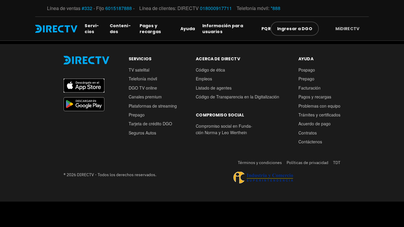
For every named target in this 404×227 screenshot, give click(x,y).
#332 (87, 8)
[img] (364, 28)
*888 (275, 8)
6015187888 (118, 8)
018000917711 (216, 8)
